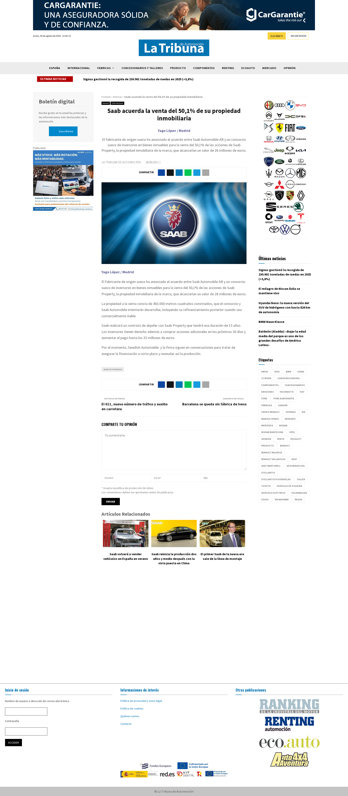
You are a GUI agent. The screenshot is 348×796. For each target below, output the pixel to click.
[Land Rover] (279, 166)
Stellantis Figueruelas (276, 479)
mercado (290, 418)
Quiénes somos (129, 716)
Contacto (126, 724)
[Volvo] (295, 233)
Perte (280, 438)
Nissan (283, 425)
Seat (294, 459)
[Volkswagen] (285, 233)
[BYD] (301, 109)
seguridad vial (296, 465)
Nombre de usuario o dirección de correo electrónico (37, 701)
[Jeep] (279, 154)
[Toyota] (274, 233)
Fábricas (104, 68)
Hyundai (291, 411)
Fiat (302, 391)
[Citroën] (269, 120)
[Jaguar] (268, 154)
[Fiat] (290, 132)
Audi (277, 371)
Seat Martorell (271, 465)
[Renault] (301, 199)
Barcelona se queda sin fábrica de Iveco (214, 404)
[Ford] (301, 132)
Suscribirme (66, 131)
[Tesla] (301, 222)
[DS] (269, 132)
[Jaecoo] (301, 143)
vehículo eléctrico (273, 492)
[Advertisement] (174, 627)
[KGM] (290, 154)
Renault (285, 445)
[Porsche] (290, 199)
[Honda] (269, 143)
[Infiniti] (290, 143)
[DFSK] (301, 120)
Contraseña (12, 721)
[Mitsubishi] (279, 188)
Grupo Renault (270, 411)
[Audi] (279, 109)
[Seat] (271, 211)
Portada (106, 97)
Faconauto (287, 391)
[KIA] (300, 154)
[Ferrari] (279, 132)
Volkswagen (299, 492)
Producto (178, 68)
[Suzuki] (290, 222)
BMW (288, 371)
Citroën (266, 378)
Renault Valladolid (273, 459)
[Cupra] (279, 120)
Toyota (266, 485)
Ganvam (282, 405)
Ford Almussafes (283, 398)
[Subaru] (279, 222)
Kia (303, 411)
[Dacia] (290, 120)
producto (267, 445)
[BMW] (290, 109)
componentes (270, 385)
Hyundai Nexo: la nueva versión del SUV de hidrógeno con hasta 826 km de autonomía (284, 307)
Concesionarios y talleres (142, 68)
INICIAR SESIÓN (298, 35)
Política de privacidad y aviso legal (141, 701)
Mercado (269, 68)
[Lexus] (301, 166)
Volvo (265, 499)
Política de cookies (131, 708)
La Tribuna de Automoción (121, 162)
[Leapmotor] (290, 166)
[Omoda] (301, 188)
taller (301, 479)
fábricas (266, 405)
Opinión (289, 68)
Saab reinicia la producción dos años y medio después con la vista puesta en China (174, 558)
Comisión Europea (288, 378)
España (54, 68)
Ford (264, 398)
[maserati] (269, 177)
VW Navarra (282, 499)
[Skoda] (298, 211)
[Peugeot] (279, 199)
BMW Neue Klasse (271, 322)
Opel (292, 432)
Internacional (78, 68)
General (106, 103)
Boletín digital (57, 101)
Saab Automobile (113, 369)
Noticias (117, 97)
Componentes (204, 68)
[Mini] (269, 188)
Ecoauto (248, 68)
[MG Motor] (301, 177)
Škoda (298, 499)
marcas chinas (270, 418)
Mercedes (267, 425)
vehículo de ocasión (289, 485)
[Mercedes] (290, 177)
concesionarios (295, 385)
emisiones (267, 391)
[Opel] (269, 199)
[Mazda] (279, 177)
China (300, 371)
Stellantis (268, 472)
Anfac (264, 371)
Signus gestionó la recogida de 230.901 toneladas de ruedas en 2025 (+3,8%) (138, 79)
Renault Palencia (271, 452)
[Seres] (285, 211)
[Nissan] (290, 188)
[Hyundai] (279, 143)
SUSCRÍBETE (276, 36)
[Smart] (269, 222)
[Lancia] (269, 166)
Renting (228, 68)
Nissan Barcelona (272, 432)
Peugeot (295, 438)
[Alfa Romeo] (269, 109)
